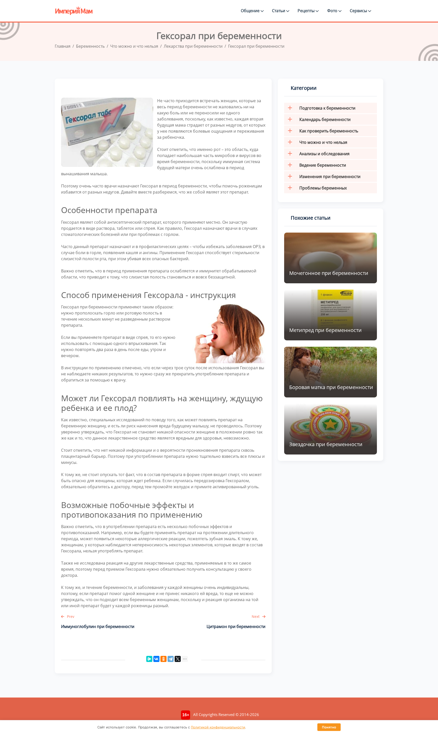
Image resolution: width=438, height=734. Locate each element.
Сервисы (359, 10)
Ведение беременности (322, 165)
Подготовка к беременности (327, 108)
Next (256, 616)
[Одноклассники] (163, 659)
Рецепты (307, 10)
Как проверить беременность (328, 131)
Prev (70, 616)
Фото (332, 10)
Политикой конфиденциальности (218, 727)
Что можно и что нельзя (323, 142)
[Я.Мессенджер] (149, 659)
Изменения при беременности (329, 176)
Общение (251, 10)
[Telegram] (171, 659)
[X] (178, 659)
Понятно (329, 727)
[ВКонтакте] (156, 659)
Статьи (279, 10)
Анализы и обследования (324, 153)
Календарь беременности (325, 119)
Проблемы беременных (323, 188)
